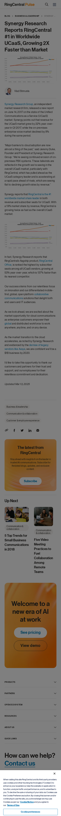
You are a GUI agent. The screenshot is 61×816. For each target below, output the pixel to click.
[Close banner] (54, 774)
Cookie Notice (27, 802)
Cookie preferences (30, 812)
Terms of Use (13, 805)
